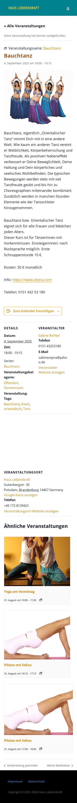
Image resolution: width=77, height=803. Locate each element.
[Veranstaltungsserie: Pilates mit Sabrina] (40, 673)
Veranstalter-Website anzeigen (51, 369)
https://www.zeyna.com (32, 279)
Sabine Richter (49, 335)
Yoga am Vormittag (19, 591)
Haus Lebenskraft (17, 479)
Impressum (15, 781)
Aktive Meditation (59, 765)
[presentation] (37, 561)
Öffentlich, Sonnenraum (13, 385)
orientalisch (13, 409)
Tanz (26, 409)
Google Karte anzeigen (21, 495)
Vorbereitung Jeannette (22, 765)
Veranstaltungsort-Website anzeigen (31, 511)
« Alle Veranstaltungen (24, 25)
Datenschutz (36, 781)
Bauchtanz (12, 366)
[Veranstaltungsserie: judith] (40, 600)
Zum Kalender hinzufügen (33, 311)
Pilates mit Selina (18, 665)
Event (25, 404)
